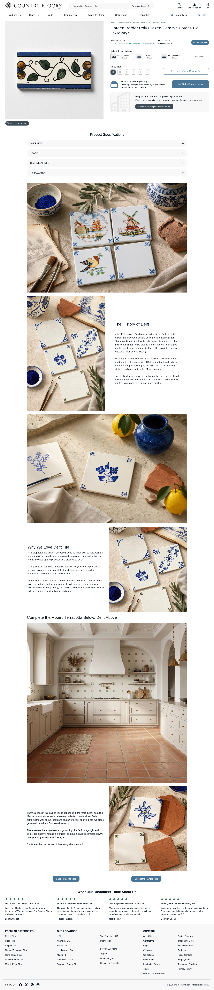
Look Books (149, 959)
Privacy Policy (185, 969)
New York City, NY (66, 959)
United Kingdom (107, 958)
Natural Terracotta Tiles (16, 950)
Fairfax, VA (62, 945)
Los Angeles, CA (65, 950)
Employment (184, 959)
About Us (147, 936)
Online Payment (185, 936)
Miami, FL (61, 955)
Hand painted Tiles (14, 955)
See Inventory (149, 43)
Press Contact (185, 955)
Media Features (185, 945)
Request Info (202, 42)
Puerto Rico (105, 941)
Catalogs (147, 950)
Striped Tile (10, 945)
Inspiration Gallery (151, 964)
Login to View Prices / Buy (188, 71)
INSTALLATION (38, 172)
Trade (146, 969)
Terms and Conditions (188, 964)
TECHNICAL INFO (39, 163)
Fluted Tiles (10, 936)
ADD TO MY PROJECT (18, 123)
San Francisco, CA (109, 936)
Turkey (103, 953)
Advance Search (140, 6)
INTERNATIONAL (108, 949)
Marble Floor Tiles (13, 964)
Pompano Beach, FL (66, 964)
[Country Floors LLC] (33, 6)
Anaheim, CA (63, 941)
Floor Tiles (10, 941)
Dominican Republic (109, 963)
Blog (145, 945)
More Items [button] (197, 56)
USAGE (34, 153)
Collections (148, 955)
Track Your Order (186, 941)
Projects (182, 950)
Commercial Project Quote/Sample (154, 106)
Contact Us (148, 941)
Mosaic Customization (154, 973)
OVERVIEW (36, 143)
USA (59, 936)
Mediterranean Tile (14, 959)
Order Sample (192, 84)
